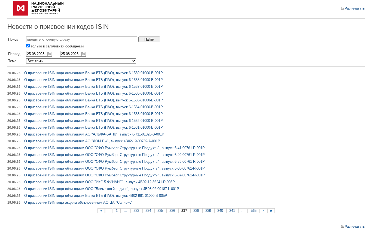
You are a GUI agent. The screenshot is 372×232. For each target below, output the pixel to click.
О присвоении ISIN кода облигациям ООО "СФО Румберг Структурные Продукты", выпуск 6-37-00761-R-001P (114, 175)
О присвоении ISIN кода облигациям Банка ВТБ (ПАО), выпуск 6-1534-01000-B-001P (93, 107)
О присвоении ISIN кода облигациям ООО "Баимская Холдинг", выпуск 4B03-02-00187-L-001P (101, 189)
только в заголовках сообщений (57, 46)
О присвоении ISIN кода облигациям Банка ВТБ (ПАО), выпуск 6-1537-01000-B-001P (93, 87)
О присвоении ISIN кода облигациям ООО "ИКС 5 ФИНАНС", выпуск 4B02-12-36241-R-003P (99, 182)
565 (254, 211)
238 (196, 211)
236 (172, 211)
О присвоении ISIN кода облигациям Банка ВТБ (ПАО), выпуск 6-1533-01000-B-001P (93, 114)
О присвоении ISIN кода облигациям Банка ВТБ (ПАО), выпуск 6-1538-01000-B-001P (93, 80)
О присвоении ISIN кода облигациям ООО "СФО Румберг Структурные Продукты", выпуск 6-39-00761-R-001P (114, 161)
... (125, 211)
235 (160, 211)
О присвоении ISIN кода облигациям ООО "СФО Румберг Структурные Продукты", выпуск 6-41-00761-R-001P (114, 148)
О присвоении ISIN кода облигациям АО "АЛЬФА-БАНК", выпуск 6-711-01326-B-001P (94, 134)
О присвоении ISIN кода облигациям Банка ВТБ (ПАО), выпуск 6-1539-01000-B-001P (93, 73)
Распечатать (355, 8)
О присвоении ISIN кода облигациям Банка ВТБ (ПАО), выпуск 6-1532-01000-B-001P (93, 121)
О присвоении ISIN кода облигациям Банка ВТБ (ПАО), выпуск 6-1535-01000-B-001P (93, 100)
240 (220, 211)
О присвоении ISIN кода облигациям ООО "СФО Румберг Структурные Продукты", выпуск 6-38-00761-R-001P (114, 168)
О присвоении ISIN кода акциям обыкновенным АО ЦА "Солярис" (78, 202)
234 (148, 211)
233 (136, 211)
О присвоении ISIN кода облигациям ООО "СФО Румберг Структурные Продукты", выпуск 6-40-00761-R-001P (114, 155)
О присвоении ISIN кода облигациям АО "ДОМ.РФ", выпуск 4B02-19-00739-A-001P (92, 141)
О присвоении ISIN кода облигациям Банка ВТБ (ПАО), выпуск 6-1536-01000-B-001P (93, 93)
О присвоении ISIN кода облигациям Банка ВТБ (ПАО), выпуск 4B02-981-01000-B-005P (95, 196)
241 (232, 211)
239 (208, 211)
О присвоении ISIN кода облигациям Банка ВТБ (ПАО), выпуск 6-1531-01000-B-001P (93, 127)
